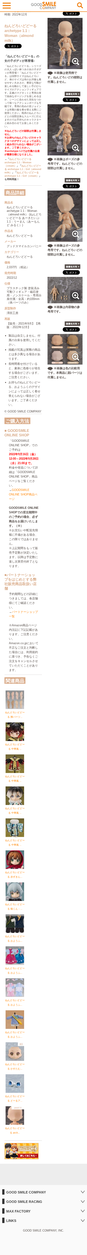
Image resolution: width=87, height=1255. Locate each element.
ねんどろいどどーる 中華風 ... (15, 746)
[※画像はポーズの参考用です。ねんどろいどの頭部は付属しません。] (65, 153)
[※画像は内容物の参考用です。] (65, 301)
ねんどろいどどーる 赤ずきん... (15, 874)
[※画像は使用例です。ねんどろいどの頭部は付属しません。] (65, 66)
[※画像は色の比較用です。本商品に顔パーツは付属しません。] (65, 362)
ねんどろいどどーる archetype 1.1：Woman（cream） (17, 162)
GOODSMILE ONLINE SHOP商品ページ (23, 494)
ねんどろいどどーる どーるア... (15, 1098)
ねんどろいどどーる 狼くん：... (15, 906)
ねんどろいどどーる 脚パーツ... (15, 714)
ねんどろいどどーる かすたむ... (15, 1066)
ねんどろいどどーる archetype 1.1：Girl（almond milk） (22, 169)
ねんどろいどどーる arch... (15, 1130)
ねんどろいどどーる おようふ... (15, 938)
